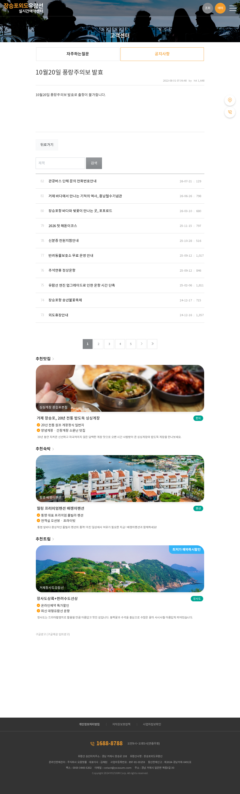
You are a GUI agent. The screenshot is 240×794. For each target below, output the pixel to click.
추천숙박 (43, 448)
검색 (94, 163)
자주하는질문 (78, 53)
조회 (207, 8)
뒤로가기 (46, 144)
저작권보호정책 (121, 724)
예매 (220, 8)
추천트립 (43, 539)
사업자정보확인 (152, 724)
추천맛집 (43, 358)
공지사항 (162, 53)
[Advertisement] (76, 671)
